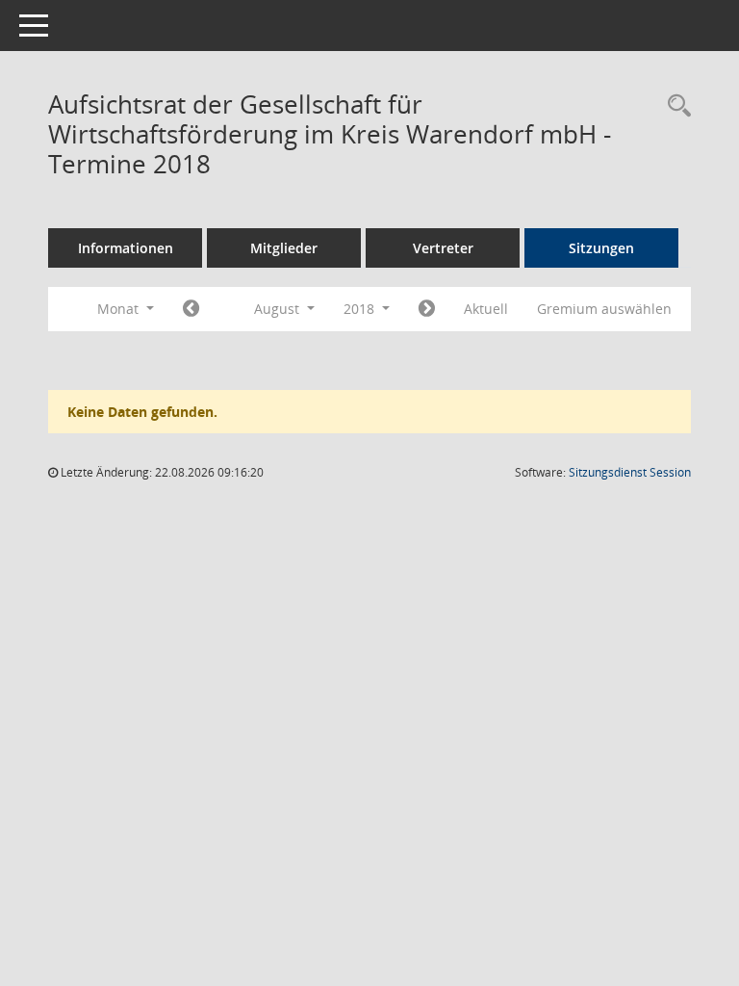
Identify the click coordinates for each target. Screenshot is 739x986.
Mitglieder (284, 248)
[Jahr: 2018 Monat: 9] (426, 309)
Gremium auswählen (604, 308)
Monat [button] (119, 308)
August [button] (278, 308)
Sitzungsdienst (630, 472)
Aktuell (486, 308)
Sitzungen (601, 248)
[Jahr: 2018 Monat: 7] (191, 309)
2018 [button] (361, 308)
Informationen (125, 248)
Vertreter (443, 248)
